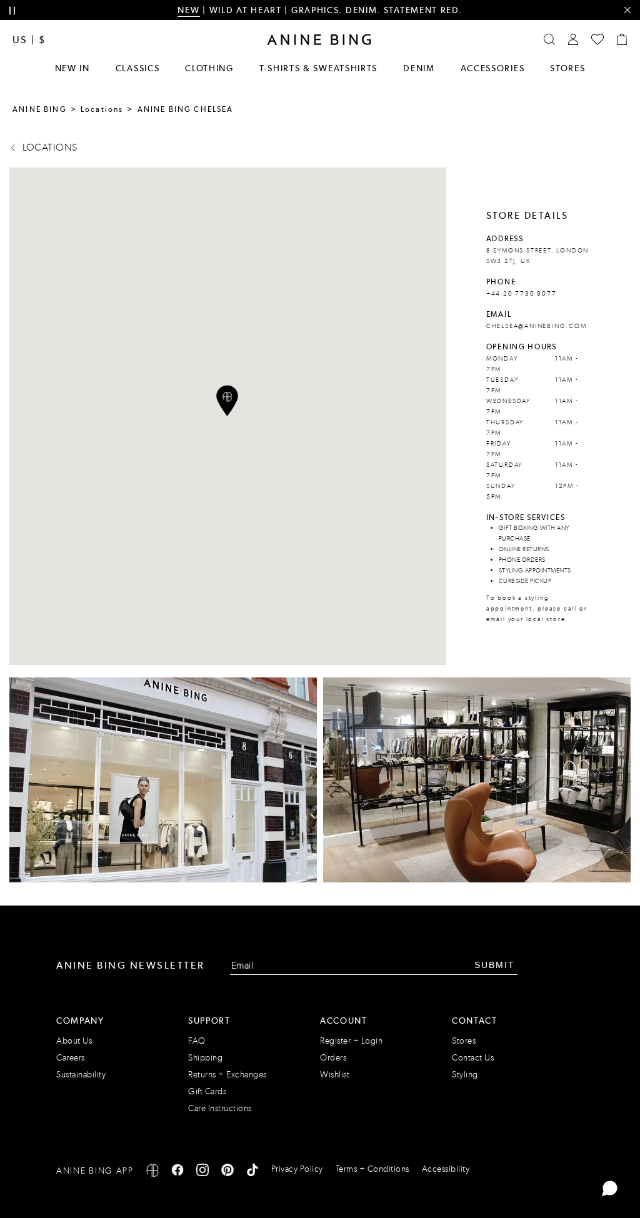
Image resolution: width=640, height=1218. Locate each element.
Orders (333, 1057)
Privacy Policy (297, 1169)
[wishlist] (597, 39)
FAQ (197, 1041)
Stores (567, 68)
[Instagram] (202, 1172)
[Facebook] (177, 1172)
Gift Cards (207, 1091)
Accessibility (446, 1169)
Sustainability (81, 1074)
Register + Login (351, 1041)
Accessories (493, 68)
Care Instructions (220, 1108)
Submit (494, 965)
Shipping (205, 1057)
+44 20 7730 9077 (521, 293)
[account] (573, 39)
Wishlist (334, 1074)
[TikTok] (252, 1172)
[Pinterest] (227, 1172)
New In (72, 68)
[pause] (12, 11)
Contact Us (473, 1057)
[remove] (627, 10)
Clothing (209, 68)
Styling (465, 1074)
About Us (74, 1041)
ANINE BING (39, 109)
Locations (102, 109)
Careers (70, 1057)
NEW (188, 10)
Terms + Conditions (372, 1169)
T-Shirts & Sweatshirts (318, 68)
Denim (419, 68)
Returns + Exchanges (227, 1074)
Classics (138, 68)
